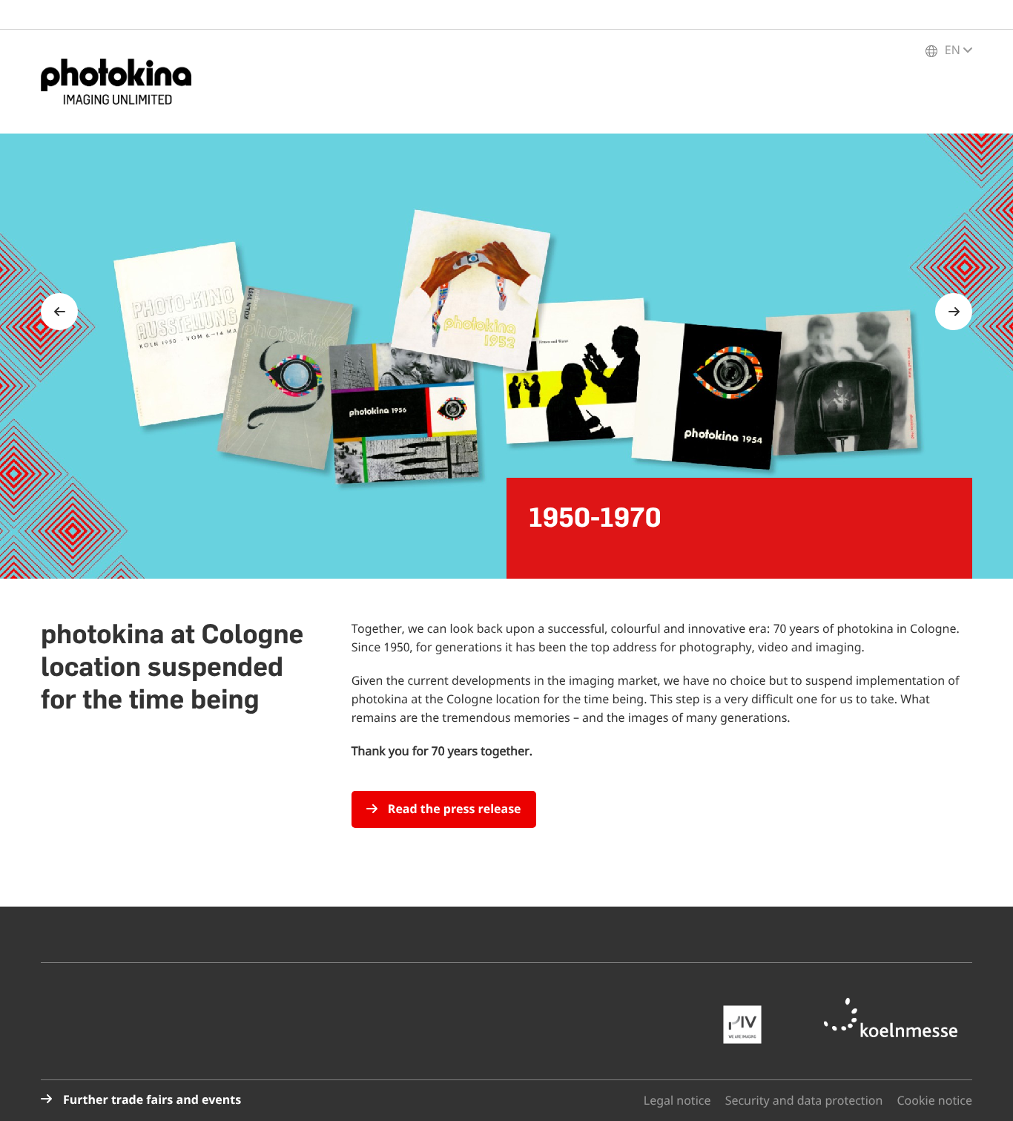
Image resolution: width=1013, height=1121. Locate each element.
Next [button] (953, 311)
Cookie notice (935, 1101)
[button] (983, 1091)
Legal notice (677, 1101)
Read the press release (453, 809)
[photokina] (122, 82)
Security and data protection (804, 1101)
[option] (506, 356)
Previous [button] (59, 311)
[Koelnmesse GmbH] (898, 1017)
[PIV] (750, 1024)
